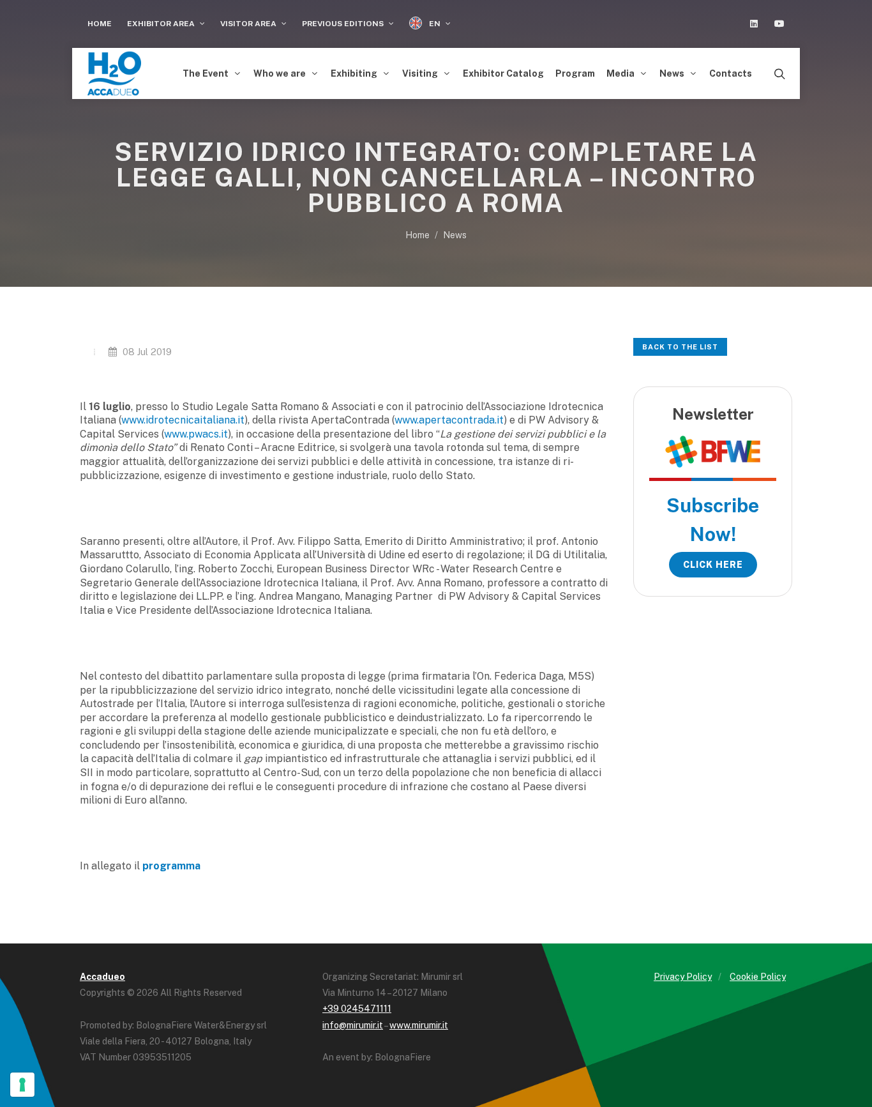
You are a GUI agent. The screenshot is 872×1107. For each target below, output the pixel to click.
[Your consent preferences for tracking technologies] (22, 1085)
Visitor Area (249, 23)
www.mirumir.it (418, 1025)
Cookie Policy (758, 977)
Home (99, 23)
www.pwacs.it (196, 434)
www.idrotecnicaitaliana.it (182, 420)
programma (171, 866)
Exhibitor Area (162, 23)
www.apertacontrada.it (449, 420)
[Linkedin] (754, 24)
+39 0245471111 (356, 1009)
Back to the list (680, 347)
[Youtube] (779, 24)
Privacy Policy (683, 977)
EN (434, 23)
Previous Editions (344, 23)
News (455, 235)
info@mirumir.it (352, 1025)
